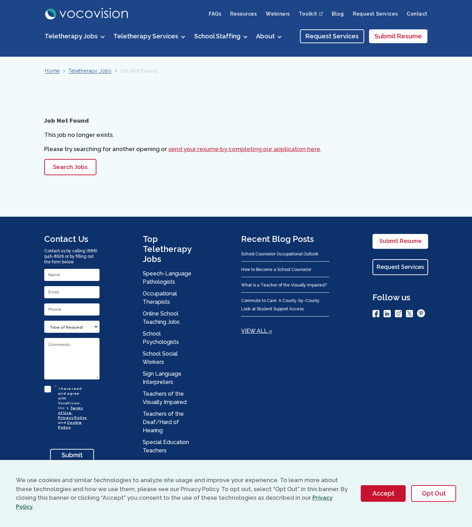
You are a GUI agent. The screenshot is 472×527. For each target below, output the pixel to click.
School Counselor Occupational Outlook (280, 254)
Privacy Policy (72, 418)
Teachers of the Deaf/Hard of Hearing (163, 422)
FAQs (215, 14)
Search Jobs (70, 166)
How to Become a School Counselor (276, 269)
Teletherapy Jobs (90, 71)
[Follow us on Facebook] (375, 315)
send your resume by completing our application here (244, 148)
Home (52, 71)
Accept (383, 493)
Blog (338, 14)
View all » (256, 331)
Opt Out (434, 493)
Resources (243, 14)
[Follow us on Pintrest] (421, 314)
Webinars (278, 14)
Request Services (375, 14)
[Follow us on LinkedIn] (387, 315)
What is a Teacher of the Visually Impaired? (284, 285)
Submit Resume (398, 36)
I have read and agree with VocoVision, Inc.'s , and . (72, 407)
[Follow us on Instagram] (398, 315)
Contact (417, 14)
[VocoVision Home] (87, 14)
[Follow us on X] (409, 315)
